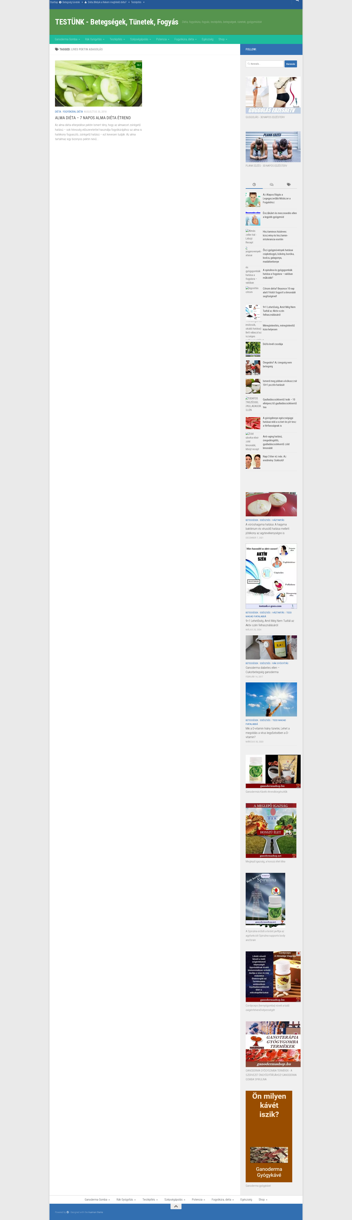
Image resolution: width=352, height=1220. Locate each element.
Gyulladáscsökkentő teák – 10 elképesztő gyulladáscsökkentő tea (280, 403)
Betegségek (252, 520)
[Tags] (288, 185)
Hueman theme (95, 1212)
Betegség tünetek (71, 2)
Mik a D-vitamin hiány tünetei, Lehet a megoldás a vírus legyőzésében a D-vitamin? (268, 733)
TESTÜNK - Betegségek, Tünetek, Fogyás (116, 21)
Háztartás (278, 520)
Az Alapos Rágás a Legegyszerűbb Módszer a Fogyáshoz (277, 198)
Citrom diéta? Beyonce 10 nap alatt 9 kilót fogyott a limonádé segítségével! (279, 292)
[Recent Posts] (254, 185)
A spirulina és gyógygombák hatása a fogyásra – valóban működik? (278, 273)
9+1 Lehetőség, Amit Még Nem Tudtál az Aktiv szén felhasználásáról (279, 310)
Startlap (54, 2)
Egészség (207, 39)
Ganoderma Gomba (66, 39)
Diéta (58, 111)
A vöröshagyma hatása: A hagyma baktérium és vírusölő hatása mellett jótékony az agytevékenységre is (267, 529)
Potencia (161, 39)
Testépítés (136, 2)
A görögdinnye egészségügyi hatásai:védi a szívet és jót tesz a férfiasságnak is (279, 421)
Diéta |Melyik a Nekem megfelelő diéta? (107, 2)
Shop (222, 39)
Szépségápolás (139, 39)
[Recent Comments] (271, 185)
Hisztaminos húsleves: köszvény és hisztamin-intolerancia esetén (275, 235)
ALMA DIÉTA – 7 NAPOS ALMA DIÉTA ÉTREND (93, 118)
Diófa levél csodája (273, 344)
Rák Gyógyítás (93, 39)
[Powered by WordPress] (68, 1212)
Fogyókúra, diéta (184, 39)
